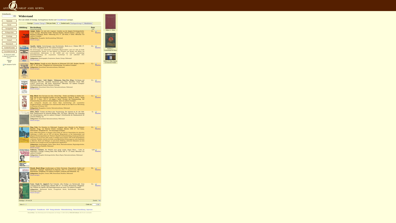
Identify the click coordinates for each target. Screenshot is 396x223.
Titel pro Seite (50, 23)
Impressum (90, 209)
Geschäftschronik (9, 51)
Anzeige (30, 23)
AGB (47, 209)
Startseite (9, 21)
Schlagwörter (9, 32)
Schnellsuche (6, 14)
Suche (9, 25)
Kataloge (9, 36)
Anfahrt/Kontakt (9, 48)
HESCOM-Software (74, 212)
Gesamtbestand (62, 20)
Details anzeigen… (35, 39)
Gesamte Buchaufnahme (36, 28)
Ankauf (9, 40)
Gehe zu (88, 204)
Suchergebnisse (31, 209)
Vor (99, 200)
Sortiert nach (65, 23)
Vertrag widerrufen (55, 209)
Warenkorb (9, 44)
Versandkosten (41, 209)
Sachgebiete (9, 28)
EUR (93, 28)
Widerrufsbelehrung (66, 209)
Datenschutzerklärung (79, 209)
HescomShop (31, 212)
